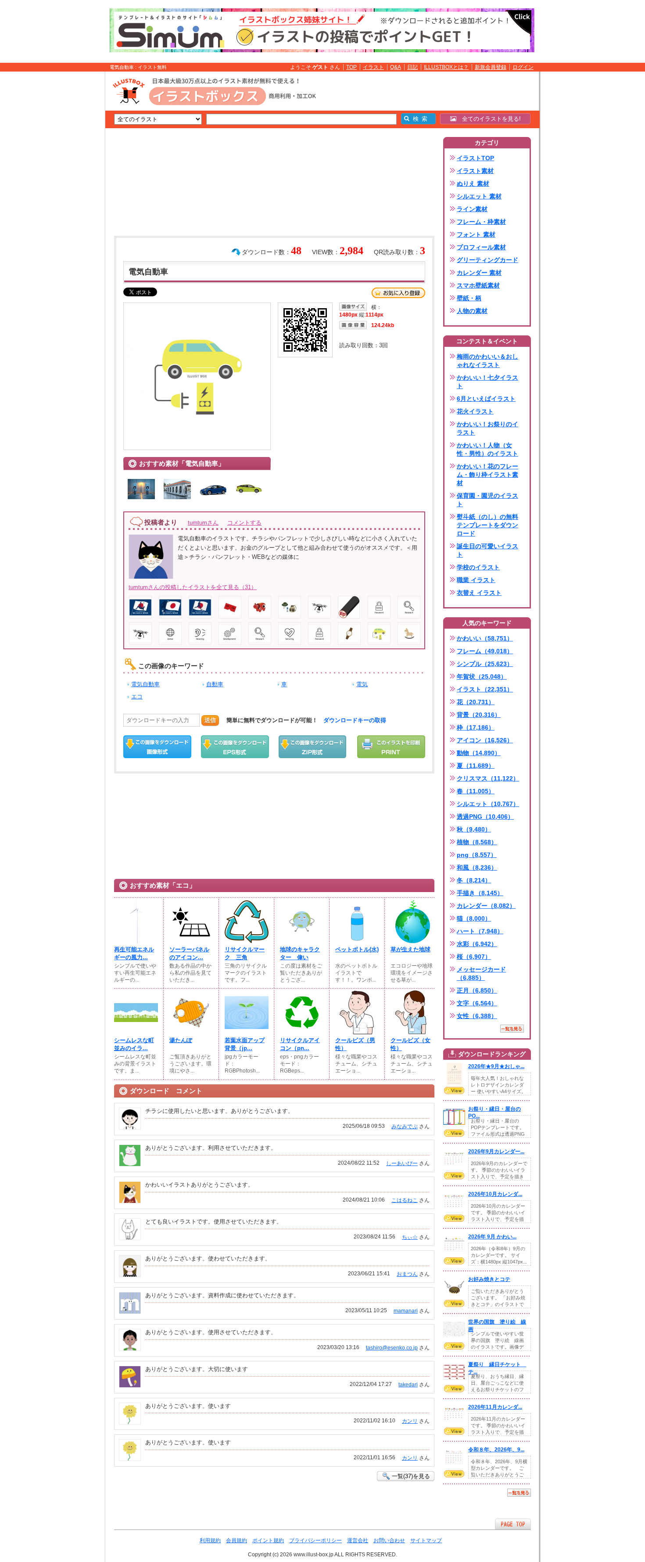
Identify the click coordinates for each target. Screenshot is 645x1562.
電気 (362, 684)
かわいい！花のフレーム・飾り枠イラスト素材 (487, 474)
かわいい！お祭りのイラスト (487, 428)
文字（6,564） (477, 1003)
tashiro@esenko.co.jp (392, 1348)
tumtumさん (203, 522)
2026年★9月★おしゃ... (496, 1066)
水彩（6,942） (477, 943)
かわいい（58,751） (485, 638)
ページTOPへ (513, 1524)
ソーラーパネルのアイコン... (189, 953)
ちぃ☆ (410, 1237)
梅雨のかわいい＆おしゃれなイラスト (487, 360)
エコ (137, 696)
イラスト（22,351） (485, 689)
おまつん (407, 1274)
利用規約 (210, 1540)
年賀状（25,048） (482, 676)
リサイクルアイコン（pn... (300, 1044)
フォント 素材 (476, 234)
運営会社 (357, 1540)
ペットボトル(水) (357, 949)
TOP (351, 67)
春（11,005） (475, 791)
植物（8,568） (477, 842)
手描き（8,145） (480, 892)
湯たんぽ (180, 1040)
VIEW (454, 1090)
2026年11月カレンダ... (495, 1407)
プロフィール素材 (481, 247)
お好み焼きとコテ (489, 1279)
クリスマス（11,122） (488, 778)
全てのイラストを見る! (488, 118)
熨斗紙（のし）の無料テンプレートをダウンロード (487, 525)
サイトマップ (426, 1540)
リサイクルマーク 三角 (245, 953)
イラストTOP (475, 158)
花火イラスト (475, 411)
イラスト (373, 67)
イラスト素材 (475, 170)
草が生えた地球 (410, 949)
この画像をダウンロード (157, 746)
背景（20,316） (479, 714)
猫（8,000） (474, 918)
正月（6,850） (477, 990)
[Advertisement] (64, 207)
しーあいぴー (402, 1163)
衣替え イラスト (479, 592)
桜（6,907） (474, 956)
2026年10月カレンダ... (495, 1194)
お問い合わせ (389, 1540)
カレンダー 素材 (479, 272)
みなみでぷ (404, 1126)
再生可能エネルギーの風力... (134, 953)
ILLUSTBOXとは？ (446, 67)
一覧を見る (512, 1029)
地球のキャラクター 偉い (300, 953)
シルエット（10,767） (488, 803)
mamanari (406, 1311)
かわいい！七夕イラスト (487, 381)
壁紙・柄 (469, 298)
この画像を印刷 (391, 746)
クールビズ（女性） (410, 1044)
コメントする (244, 522)
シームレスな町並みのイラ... (134, 1044)
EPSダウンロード (235, 746)
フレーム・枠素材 (481, 221)
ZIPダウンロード (313, 746)
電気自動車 (145, 684)
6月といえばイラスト (486, 398)
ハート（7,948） (480, 931)
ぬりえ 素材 (473, 183)
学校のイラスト (478, 567)
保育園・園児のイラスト (487, 499)
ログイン (523, 67)
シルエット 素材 (479, 196)
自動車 (214, 684)
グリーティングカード (487, 259)
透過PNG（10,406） (485, 816)
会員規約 (236, 1540)
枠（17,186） (475, 727)
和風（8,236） (477, 867)
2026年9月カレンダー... (496, 1151)
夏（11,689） (475, 765)
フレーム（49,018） (485, 651)
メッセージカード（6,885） (481, 973)
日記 (412, 67)
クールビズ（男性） (355, 1044)
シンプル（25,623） (485, 663)
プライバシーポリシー (315, 1540)
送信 (210, 720)
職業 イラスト (476, 579)
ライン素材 (472, 208)
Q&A (395, 67)
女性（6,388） (477, 1015)
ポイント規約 (268, 1540)
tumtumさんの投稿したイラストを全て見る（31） (193, 587)
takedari (408, 1385)
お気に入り (398, 293)
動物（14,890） (479, 752)
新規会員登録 (490, 67)
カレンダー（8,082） (486, 905)
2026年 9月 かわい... (492, 1237)
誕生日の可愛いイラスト (487, 550)
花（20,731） (475, 701)
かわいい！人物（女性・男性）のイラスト (487, 449)
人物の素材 (472, 310)
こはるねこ (404, 1200)
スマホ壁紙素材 (478, 285)
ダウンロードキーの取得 (354, 720)
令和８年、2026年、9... (496, 1450)
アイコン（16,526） (485, 740)
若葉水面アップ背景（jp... (245, 1044)
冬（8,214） (474, 880)
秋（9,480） (474, 829)
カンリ (410, 1421)
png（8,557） (477, 854)
